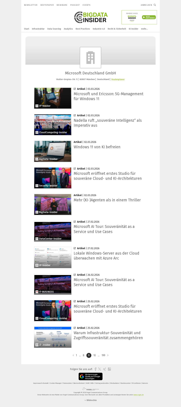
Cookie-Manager (56, 383)
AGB (87, 383)
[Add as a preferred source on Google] (91, 376)
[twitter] (99, 369)
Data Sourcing (54, 29)
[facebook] (94, 369)
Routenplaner (118, 79)
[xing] (104, 369)
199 (103, 355)
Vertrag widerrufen (102, 383)
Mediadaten (114, 383)
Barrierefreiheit (79, 383)
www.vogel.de (138, 395)
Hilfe (92, 383)
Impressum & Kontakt (41, 383)
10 (94, 355)
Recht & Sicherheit (117, 29)
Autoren (145, 383)
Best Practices (83, 29)
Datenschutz (67, 383)
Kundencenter (126, 383)
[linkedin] (108, 369)
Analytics (68, 29)
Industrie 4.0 (99, 29)
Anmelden (146, 5)
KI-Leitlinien (136, 383)
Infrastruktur (38, 29)
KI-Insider (133, 29)
